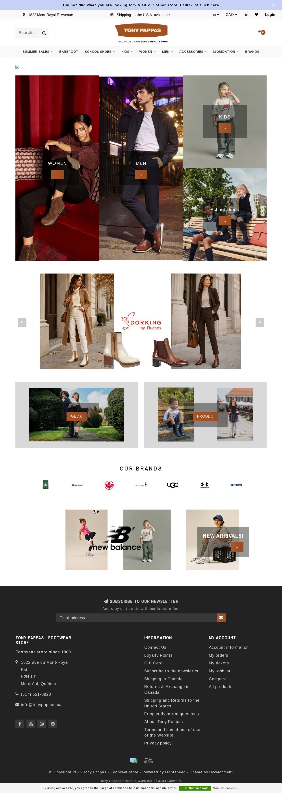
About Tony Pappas (163, 722)
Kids (125, 51)
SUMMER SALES (36, 51)
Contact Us (155, 647)
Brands (252, 51)
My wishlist (219, 671)
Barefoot (68, 51)
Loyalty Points (158, 655)
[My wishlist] (256, 15)
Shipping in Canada (163, 679)
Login (270, 15)
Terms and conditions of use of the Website (172, 732)
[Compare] (246, 15)
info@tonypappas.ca (41, 705)
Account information (229, 647)
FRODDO (205, 416)
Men (165, 51)
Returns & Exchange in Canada (167, 689)
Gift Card (153, 663)
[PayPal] (148, 760)
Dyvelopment (221, 772)
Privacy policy (158, 743)
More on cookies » (226, 788)
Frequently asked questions (171, 714)
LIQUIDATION (224, 51)
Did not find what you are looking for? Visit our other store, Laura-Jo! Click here (141, 5)
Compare (218, 679)
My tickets (219, 663)
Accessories (191, 51)
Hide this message (195, 788)
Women (145, 51)
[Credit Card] (133, 760)
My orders (218, 655)
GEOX (76, 416)
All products (220, 686)
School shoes (98, 51)
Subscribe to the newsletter (171, 671)
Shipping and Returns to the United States (172, 703)
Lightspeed (175, 772)
